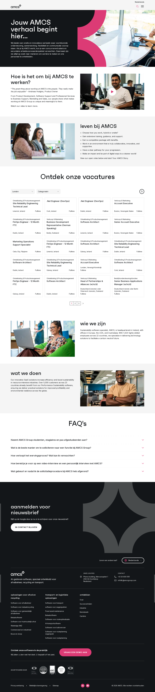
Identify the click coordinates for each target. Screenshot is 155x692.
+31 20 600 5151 (124, 577)
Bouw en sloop (16, 634)
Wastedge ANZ (16, 626)
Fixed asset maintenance (54, 611)
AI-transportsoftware (53, 623)
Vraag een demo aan (75, 652)
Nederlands (139, 2)
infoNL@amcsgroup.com (127, 580)
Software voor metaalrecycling (22, 607)
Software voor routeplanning (56, 638)
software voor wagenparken (56, 607)
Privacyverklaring (17, 686)
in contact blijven (26, 527)
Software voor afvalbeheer (21, 603)
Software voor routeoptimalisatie (57, 619)
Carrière (83, 616)
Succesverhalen (86, 604)
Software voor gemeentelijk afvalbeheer (21, 612)
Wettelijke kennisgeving (38, 686)
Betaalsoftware (16, 617)
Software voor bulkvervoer (55, 627)
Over (82, 600)
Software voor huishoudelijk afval (23, 622)
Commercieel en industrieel (21, 630)
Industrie (83, 608)
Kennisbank (84, 612)
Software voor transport (54, 603)
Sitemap (56, 686)
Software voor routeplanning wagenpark (56, 633)
